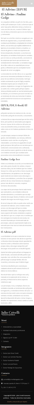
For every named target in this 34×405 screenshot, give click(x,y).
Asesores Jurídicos (6, 4)
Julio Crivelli (8, 2)
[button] (31, 3)
